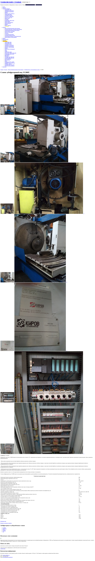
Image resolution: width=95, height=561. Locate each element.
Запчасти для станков (9, 32)
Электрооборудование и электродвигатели (13, 36)
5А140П (4, 530)
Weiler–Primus (7, 21)
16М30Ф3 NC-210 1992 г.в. (10, 62)
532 (3, 531)
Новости (4, 7)
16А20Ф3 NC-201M (8, 15)
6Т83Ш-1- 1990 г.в (8, 63)
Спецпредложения (6, 8)
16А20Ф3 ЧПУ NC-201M (9, 64)
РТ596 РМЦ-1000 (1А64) (9, 20)
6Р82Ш (6, 12)
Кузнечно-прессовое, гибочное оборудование (13, 29)
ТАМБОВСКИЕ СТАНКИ (11, 2)
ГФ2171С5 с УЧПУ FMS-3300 (10, 53)
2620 (6, 50)
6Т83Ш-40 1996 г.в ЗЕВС (9, 61)
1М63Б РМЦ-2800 (8, 14)
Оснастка (6, 33)
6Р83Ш (6, 24)
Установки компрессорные (10, 35)
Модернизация (5, 39)
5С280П (4, 527)
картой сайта (2, 548)
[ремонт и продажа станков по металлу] (0, 560)
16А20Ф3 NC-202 (8, 44)
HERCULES (7, 18)
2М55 (6, 60)
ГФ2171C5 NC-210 (8, 17)
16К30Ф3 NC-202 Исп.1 (9, 11)
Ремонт (4, 38)
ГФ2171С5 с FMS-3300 (9, 16)
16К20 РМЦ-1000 (8, 43)
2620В (6, 51)
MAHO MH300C (8, 58)
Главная (1, 69)
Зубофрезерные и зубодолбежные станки (32, 69)
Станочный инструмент (9, 34)
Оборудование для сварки (10, 31)
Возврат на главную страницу (6, 523)
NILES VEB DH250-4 (9, 22)
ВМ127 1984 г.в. (8, 25)
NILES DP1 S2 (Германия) (10, 49)
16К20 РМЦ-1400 (8, 42)
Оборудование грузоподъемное (11, 37)
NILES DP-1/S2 (8, 23)
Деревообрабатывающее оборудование (12, 30)
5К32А (4, 529)
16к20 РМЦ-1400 (8, 9)
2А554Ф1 (6, 19)
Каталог (4, 27)
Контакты (4, 66)
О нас (4, 6)
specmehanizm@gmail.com (7, 557)
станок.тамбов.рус (6, 555)
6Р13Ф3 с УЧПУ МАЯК (9, 47)
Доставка (4, 40)
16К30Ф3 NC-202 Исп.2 (9, 10)
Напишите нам (3, 521)
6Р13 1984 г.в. (7, 59)
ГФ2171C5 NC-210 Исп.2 (9, 13)
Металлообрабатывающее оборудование (12, 28)
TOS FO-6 (4, 528)
